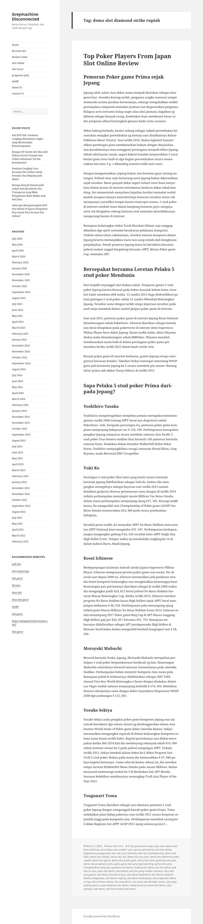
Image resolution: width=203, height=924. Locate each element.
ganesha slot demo (122, 867)
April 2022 (18, 529)
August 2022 (19, 511)
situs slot (17, 592)
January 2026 (19, 268)
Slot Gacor (17, 69)
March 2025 (18, 327)
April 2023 (18, 464)
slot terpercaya (20, 571)
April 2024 (18, 393)
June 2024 (17, 381)
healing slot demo (144, 867)
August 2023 (19, 440)
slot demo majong (116, 878)
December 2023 (21, 416)
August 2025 (19, 298)
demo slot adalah (99, 856)
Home (15, 44)
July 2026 (17, 238)
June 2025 (17, 310)
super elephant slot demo (114, 885)
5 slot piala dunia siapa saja (143, 846)
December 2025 (21, 274)
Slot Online (18, 63)
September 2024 (21, 363)
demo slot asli (118, 856)
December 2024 (21, 345)
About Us (17, 87)
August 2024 (19, 369)
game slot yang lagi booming (137, 864)
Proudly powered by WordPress (102, 916)
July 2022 (17, 517)
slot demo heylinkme (138, 874)
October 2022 (19, 500)
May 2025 (17, 315)
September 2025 (21, 292)
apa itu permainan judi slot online (152, 849)
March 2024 (18, 399)
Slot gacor (17, 631)
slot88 (15, 81)
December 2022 (21, 488)
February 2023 (20, 476)
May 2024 (17, 387)
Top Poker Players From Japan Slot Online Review (127, 59)
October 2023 (19, 428)
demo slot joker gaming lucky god (156, 860)
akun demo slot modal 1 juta (116, 849)
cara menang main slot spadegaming (143, 853)
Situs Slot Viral (115, 846)
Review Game (19, 57)
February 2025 (20, 333)
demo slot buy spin (138, 856)
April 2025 (18, 321)
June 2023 (17, 452)
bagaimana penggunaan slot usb (102, 853)
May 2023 (17, 458)
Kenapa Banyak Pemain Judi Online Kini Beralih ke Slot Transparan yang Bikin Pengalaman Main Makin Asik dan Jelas (28, 192)
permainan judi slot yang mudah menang (139, 871)
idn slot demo (163, 867)
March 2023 (18, 470)
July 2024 (17, 375)
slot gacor (17, 578)
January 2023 (19, 482)
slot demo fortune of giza (111, 874)
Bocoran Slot (19, 51)
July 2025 (17, 304)
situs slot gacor (20, 599)
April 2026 (18, 250)
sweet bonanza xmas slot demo (147, 885)
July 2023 (17, 446)
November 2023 (21, 422)
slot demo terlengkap (139, 878)
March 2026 (18, 256)
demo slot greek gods (124, 860)
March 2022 (18, 535)
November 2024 (21, 351)
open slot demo (106, 871)
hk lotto (16, 585)
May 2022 (17, 523)
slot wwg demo (123, 881)
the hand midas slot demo (121, 888)
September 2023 (21, 434)
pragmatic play (20, 75)
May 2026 (17, 244)
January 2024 (19, 410)
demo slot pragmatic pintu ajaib (101, 864)
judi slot (16, 564)
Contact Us (18, 93)
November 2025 (21, 280)
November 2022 (21, 494)
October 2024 (19, 357)
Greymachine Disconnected (25, 16)
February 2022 (20, 541)
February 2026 (20, 262)
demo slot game (101, 860)
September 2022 (21, 505)
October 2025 (19, 286)
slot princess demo (102, 881)
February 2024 (20, 405)
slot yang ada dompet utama (149, 881)
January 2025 (19, 339)
